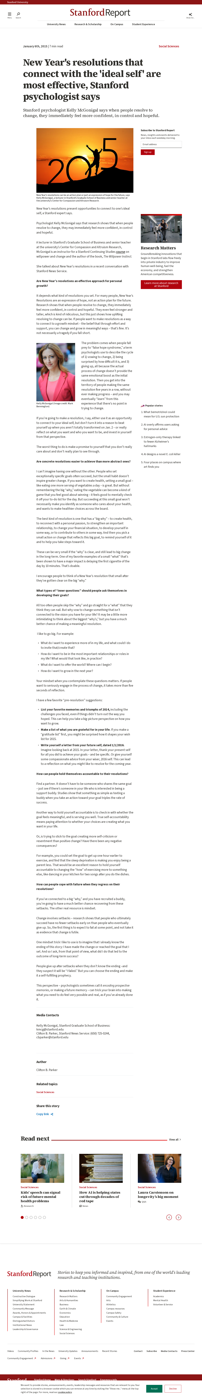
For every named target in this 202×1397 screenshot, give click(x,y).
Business (64, 1304)
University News (56, 24)
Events (109, 1321)
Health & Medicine (69, 1321)
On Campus (116, 24)
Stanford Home (42, 1380)
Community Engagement (119, 1296)
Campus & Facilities (22, 1316)
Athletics (111, 1304)
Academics (158, 1296)
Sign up (147, 152)
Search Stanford (87, 1380)
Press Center (188, 1351)
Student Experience (143, 24)
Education (65, 1316)
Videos (10, 1351)
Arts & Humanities (69, 1300)
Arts (108, 1300)
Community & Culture (117, 1316)
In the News (48, 1351)
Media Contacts (169, 1351)
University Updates (67, 1351)
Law (62, 1325)
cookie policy (65, 1392)
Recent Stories (109, 1351)
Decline (173, 1388)
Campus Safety (113, 1312)
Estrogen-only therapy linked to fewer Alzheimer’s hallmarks (162, 441)
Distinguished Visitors (24, 1321)
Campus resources (115, 1308)
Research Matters (68, 1296)
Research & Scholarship (88, 24)
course (120, 252)
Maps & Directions (64, 1380)
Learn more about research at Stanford (161, 284)
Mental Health (160, 1300)
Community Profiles (28, 1351)
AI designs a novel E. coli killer (162, 454)
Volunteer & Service (163, 1304)
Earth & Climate (68, 1308)
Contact (138, 1351)
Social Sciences (169, 46)
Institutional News (22, 1325)
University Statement (24, 1304)
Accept (154, 1388)
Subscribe (152, 1351)
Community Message (23, 1308)
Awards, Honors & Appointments (29, 1312)
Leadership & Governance (25, 1329)
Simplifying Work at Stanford (27, 1300)
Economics (65, 1312)
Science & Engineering (71, 1329)
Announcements (89, 1351)
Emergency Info (108, 1380)
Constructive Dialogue (24, 1296)
